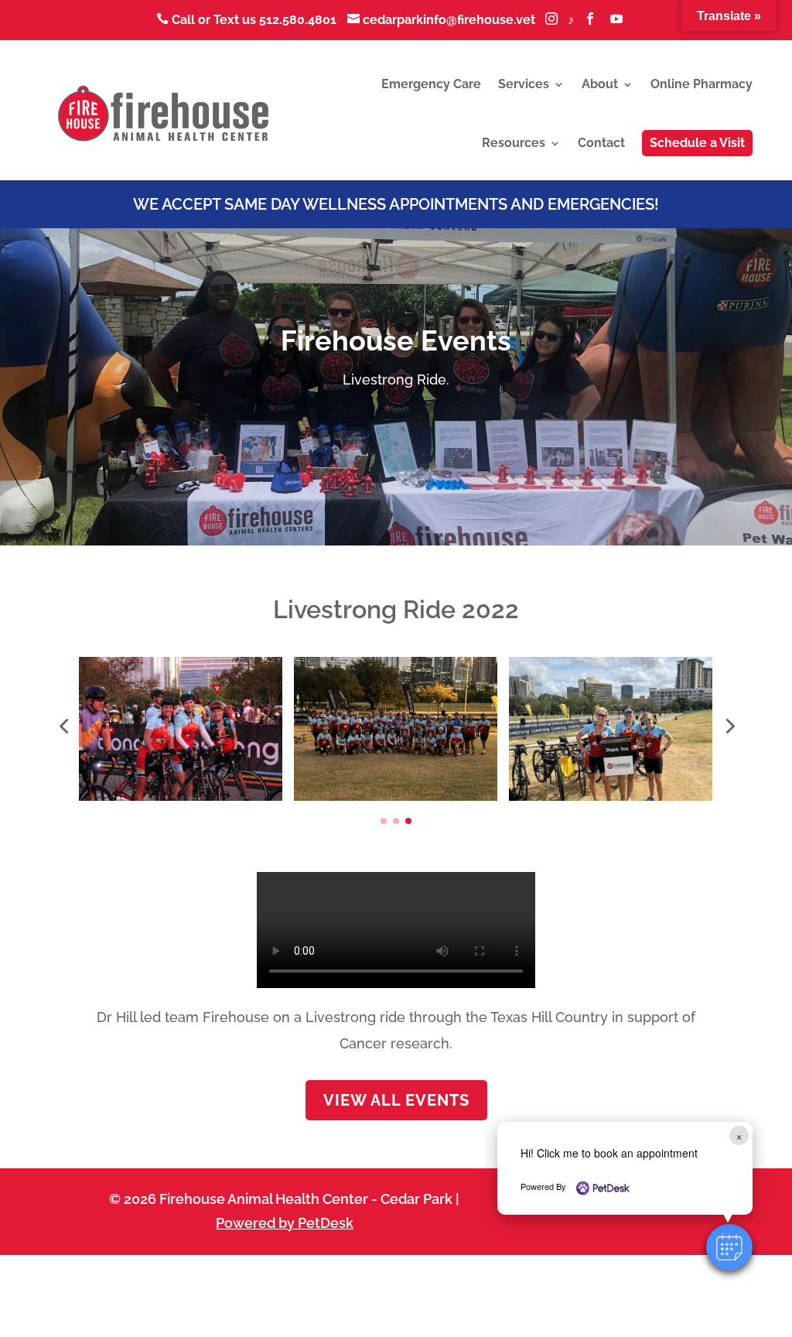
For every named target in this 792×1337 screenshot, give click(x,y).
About (600, 84)
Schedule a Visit (697, 142)
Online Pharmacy (701, 84)
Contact (601, 142)
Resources (513, 142)
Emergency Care (431, 84)
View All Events (396, 1100)
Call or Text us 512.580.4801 (246, 19)
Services (523, 84)
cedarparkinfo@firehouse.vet (442, 19)
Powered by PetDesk (284, 1223)
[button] (729, 1247)
